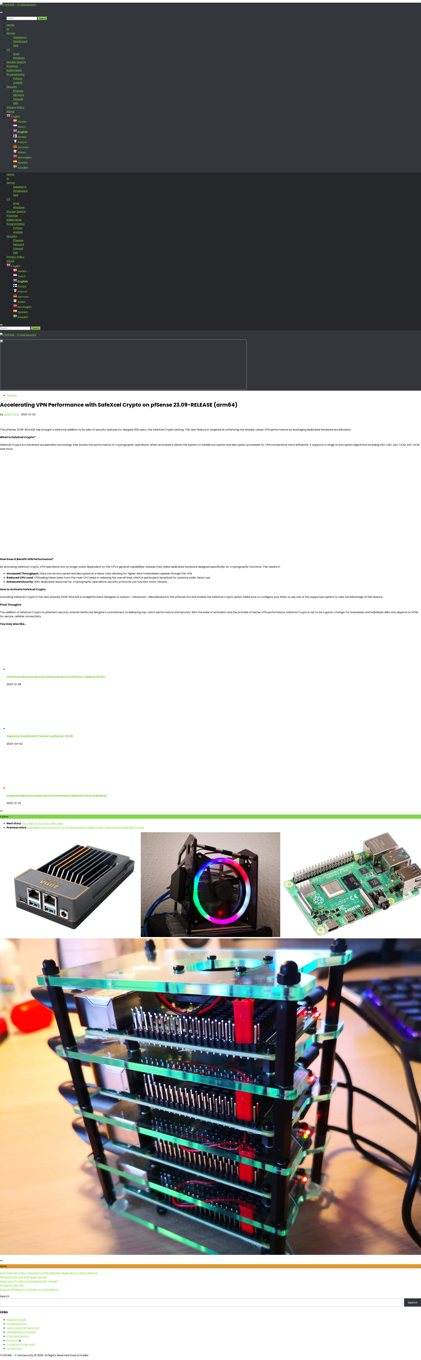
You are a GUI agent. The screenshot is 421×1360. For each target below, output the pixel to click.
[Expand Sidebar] (1, 810)
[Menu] (1, 12)
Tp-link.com (14, 1348)
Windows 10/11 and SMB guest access (23, 1277)
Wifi (15, 103)
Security (12, 87)
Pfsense (18, 91)
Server (11, 33)
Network (18, 95)
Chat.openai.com (18, 1336)
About (10, 111)
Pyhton (17, 78)
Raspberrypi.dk (16, 1320)
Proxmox (12, 66)
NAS (15, 45)
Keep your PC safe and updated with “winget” (29, 1281)
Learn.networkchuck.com (23, 1328)
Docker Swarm (16, 62)
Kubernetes (14, 70)
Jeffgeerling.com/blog (21, 1332)
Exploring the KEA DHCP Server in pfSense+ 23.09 (40, 736)
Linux (16, 54)
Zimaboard (20, 41)
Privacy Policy (15, 107)
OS (8, 50)
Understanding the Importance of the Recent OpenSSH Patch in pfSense (57, 795)
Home (10, 25)
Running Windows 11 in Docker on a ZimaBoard (29, 1289)
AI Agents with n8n (12, 1285)
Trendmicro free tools (21, 1344)
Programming (16, 74)
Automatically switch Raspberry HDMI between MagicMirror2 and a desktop (49, 1273)
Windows (19, 58)
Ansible (18, 83)
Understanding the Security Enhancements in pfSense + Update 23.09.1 (56, 677)
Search (4, 1296)
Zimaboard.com (17, 1324)
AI (8, 29)
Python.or (13, 1340)
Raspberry (20, 37)
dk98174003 (11, 414)
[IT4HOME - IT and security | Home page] (18, 5)
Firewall (18, 99)
